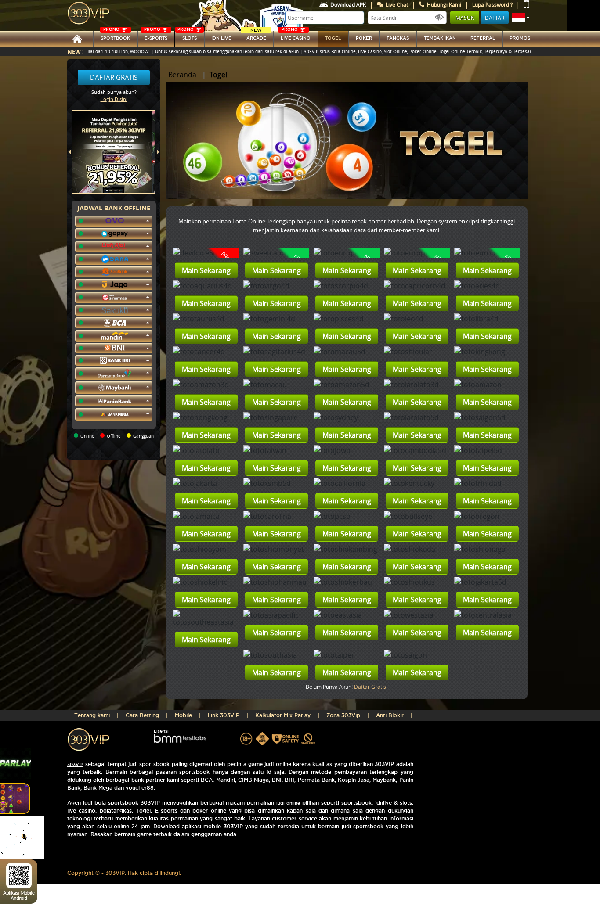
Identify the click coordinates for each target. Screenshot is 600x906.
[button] (521, 17)
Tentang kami (92, 715)
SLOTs (187, 35)
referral (482, 38)
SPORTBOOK (115, 35)
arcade (256, 35)
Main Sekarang (206, 270)
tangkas (398, 38)
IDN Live (221, 38)
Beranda (182, 74)
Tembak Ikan (440, 38)
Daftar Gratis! (370, 686)
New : (75, 51)
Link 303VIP (223, 715)
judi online (288, 803)
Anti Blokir (390, 715)
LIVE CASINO (296, 35)
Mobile (183, 715)
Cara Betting (142, 715)
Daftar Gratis (113, 77)
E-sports (155, 35)
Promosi (520, 38)
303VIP (75, 764)
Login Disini (114, 99)
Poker (364, 38)
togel (333, 38)
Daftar (494, 17)
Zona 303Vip (343, 715)
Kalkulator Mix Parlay (283, 715)
